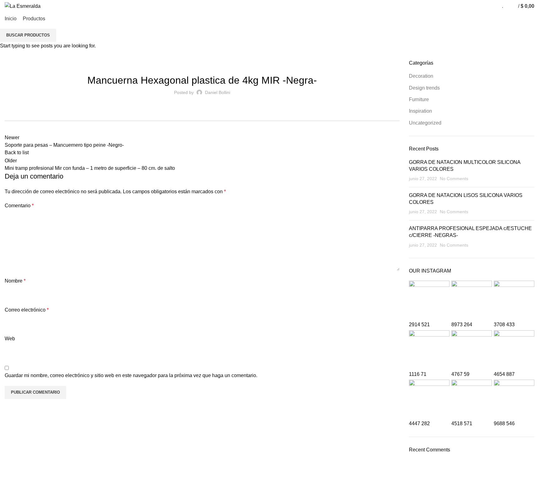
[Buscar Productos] (509, 6)
